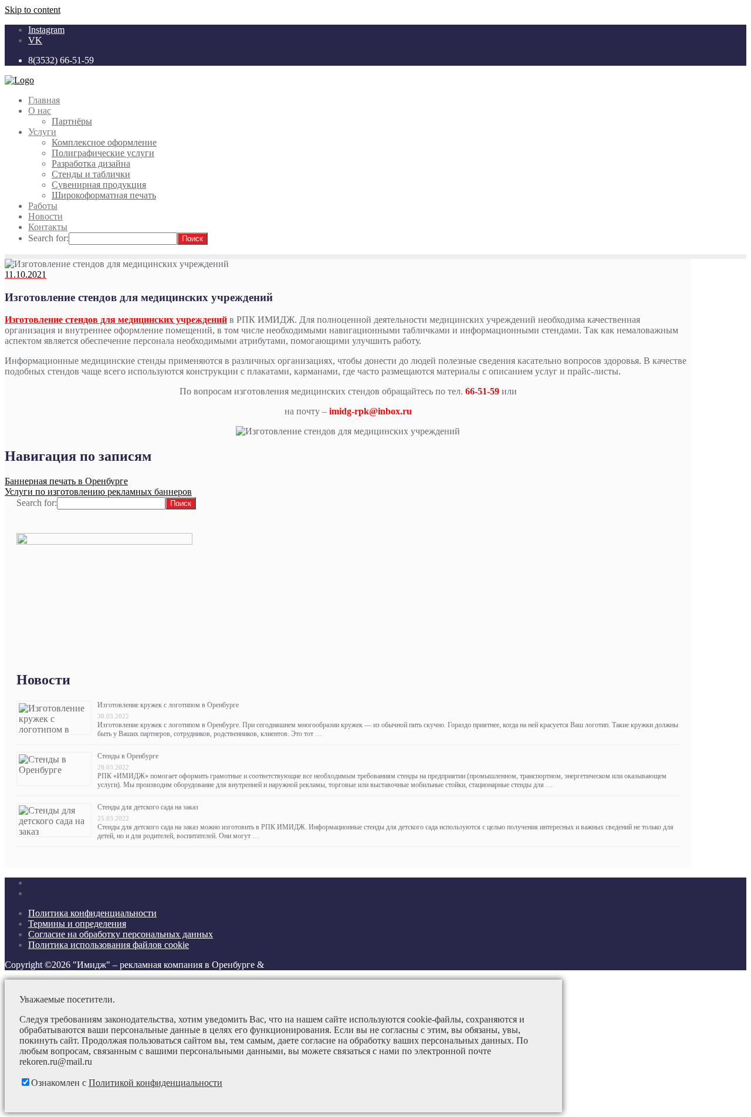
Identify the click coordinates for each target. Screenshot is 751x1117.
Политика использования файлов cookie (108, 945)
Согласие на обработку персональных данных (120, 934)
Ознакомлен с (126, 1083)
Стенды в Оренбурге (127, 756)
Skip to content (32, 10)
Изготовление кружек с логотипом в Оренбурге (168, 705)
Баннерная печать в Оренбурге (66, 481)
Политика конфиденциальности (92, 913)
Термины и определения (77, 924)
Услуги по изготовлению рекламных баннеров (98, 492)
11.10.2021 (25, 274)
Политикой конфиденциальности (155, 1083)
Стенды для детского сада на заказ (147, 807)
